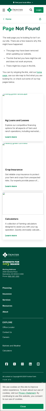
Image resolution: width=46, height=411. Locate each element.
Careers (6, 337)
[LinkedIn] (30, 364)
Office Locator (9, 327)
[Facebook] (6, 364)
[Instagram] (22, 364)
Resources (7, 305)
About (5, 311)
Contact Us (7, 332)
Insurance (7, 293)
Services (6, 299)
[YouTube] (38, 364)
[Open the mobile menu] (4, 10)
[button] (38, 10)
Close (23, 406)
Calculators (7, 351)
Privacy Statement (27, 393)
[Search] (31, 9)
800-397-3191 (13, 276)
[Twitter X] (14, 364)
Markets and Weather (12, 346)
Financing (7, 287)
